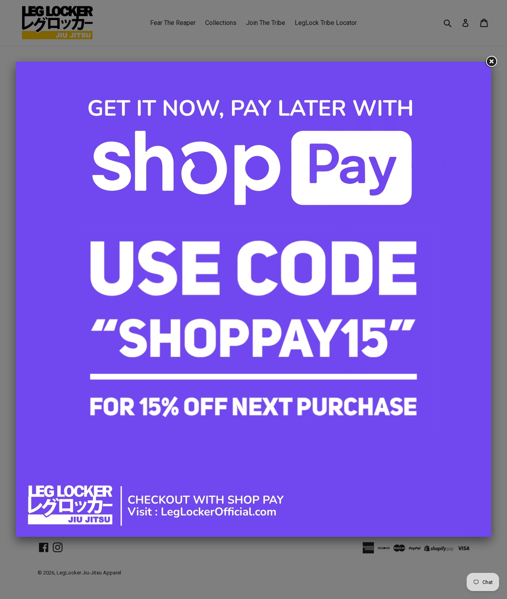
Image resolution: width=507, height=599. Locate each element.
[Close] (491, 62)
